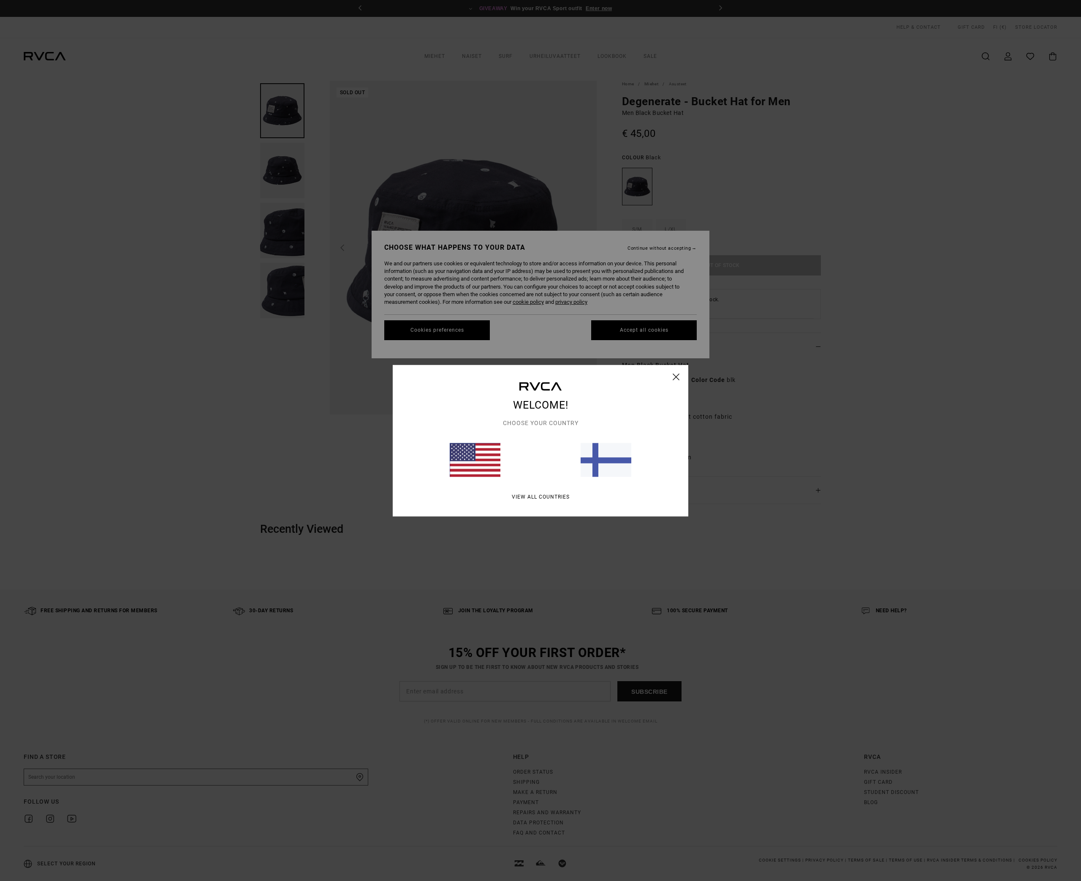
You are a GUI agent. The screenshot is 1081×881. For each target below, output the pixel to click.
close (676, 376)
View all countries (541, 496)
